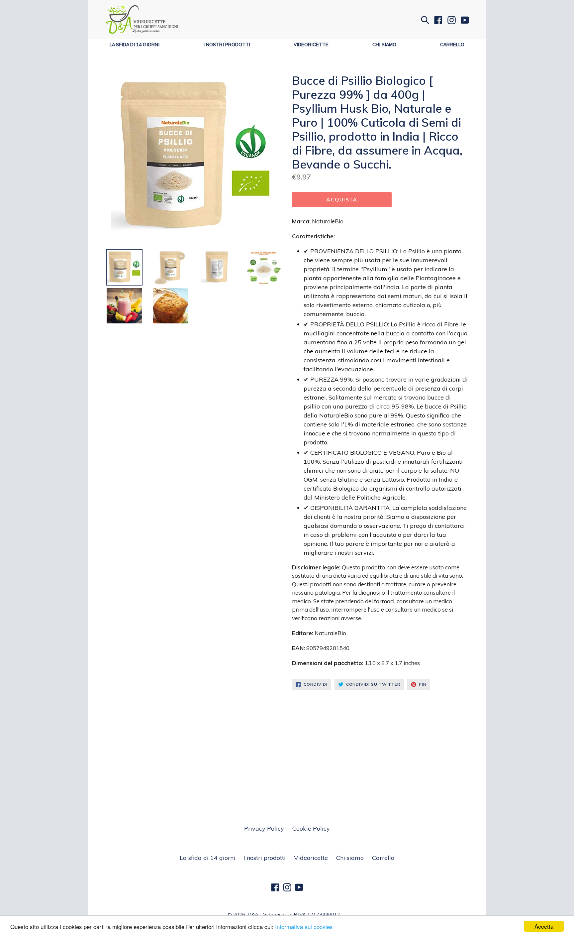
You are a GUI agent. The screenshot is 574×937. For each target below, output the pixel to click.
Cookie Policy (311, 828)
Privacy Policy (264, 828)
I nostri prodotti (226, 44)
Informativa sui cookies (304, 926)
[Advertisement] (287, 739)
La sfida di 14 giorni (134, 44)
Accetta (543, 926)
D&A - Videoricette (269, 914)
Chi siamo (384, 44)
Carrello (452, 44)
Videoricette (311, 44)
